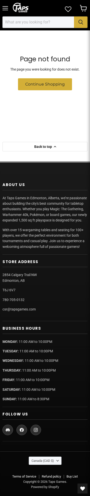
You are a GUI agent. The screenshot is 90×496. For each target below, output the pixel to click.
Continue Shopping (45, 84)
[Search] (81, 22)
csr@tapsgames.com (19, 309)
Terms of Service (24, 476)
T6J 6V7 (9, 290)
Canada (43, 461)
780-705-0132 (13, 300)
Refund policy (51, 476)
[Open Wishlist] (83, 489)
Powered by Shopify (45, 487)
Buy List (72, 476)
